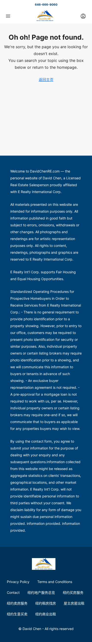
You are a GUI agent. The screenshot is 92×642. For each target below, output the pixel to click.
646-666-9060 (46, 4)
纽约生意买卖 (17, 614)
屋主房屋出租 (74, 603)
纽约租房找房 (45, 603)
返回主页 (46, 79)
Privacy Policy (18, 582)
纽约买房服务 (73, 592)
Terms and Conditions (54, 582)
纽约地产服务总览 (41, 592)
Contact (13, 592)
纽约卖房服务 (17, 603)
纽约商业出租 (45, 614)
